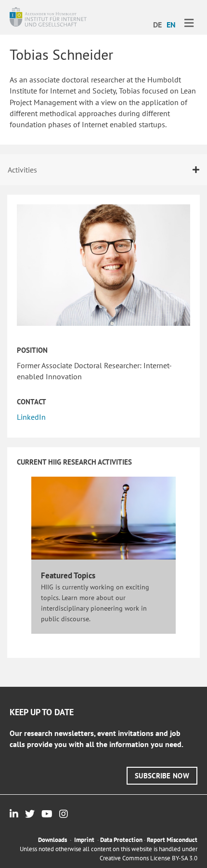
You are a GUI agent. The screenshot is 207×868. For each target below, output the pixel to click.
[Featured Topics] (103, 517)
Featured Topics (68, 575)
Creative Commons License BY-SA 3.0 (148, 858)
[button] (162, 776)
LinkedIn (31, 417)
